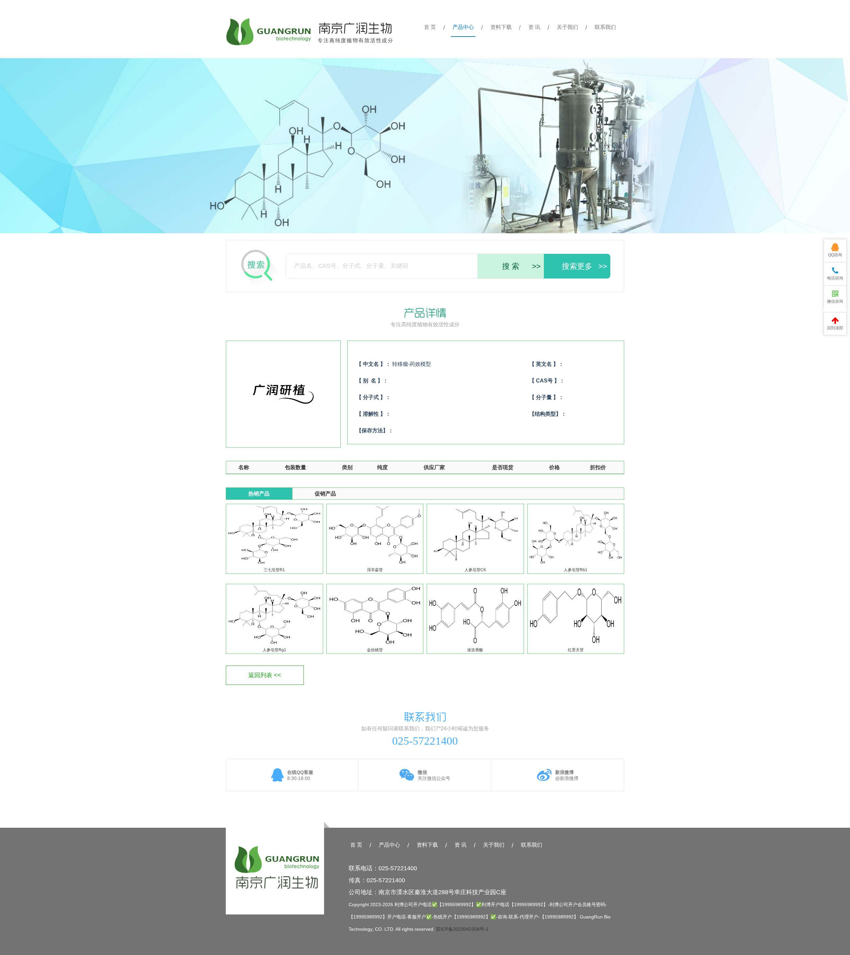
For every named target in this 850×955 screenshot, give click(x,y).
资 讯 (534, 27)
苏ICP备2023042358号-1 (462, 929)
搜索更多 (584, 266)
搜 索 (521, 266)
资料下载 (501, 27)
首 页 (430, 27)
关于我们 (567, 27)
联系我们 (605, 27)
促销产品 (325, 493)
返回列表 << (264, 675)
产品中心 (463, 27)
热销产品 (259, 493)
